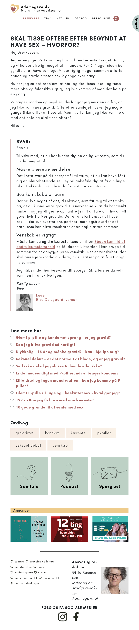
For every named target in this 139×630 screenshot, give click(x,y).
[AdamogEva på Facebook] (76, 620)
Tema (47, 18)
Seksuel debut (28, 445)
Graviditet (25, 433)
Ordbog (81, 18)
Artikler (63, 18)
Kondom (52, 433)
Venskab (60, 445)
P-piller (104, 433)
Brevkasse (31, 18)
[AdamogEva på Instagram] (62, 620)
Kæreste (78, 433)
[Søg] (116, 18)
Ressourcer (101, 18)
